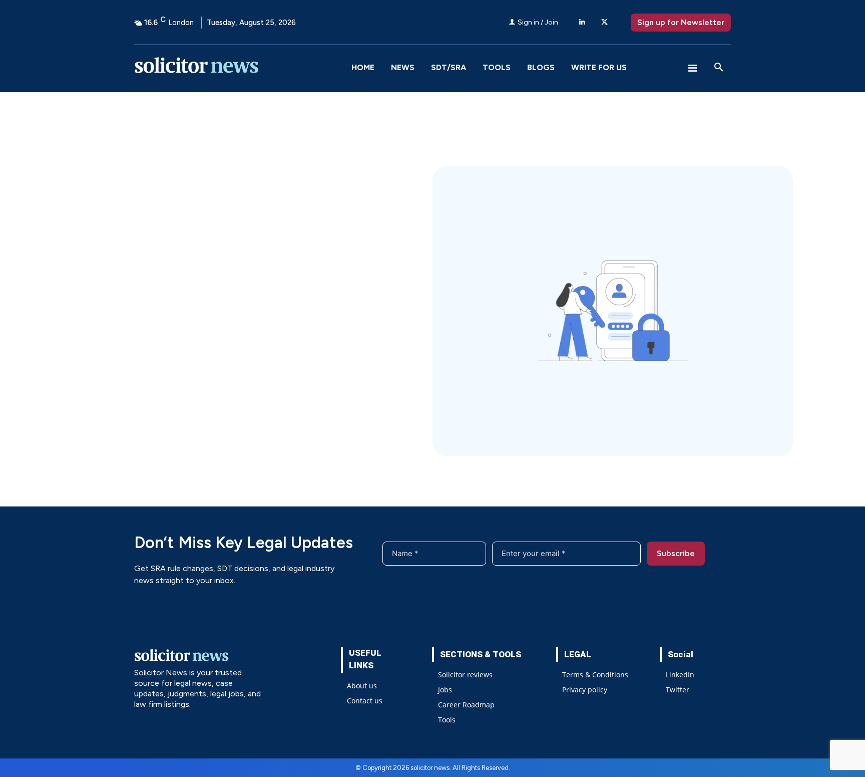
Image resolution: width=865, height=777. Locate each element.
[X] (604, 22)
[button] (719, 68)
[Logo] (238, 67)
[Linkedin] (582, 22)
